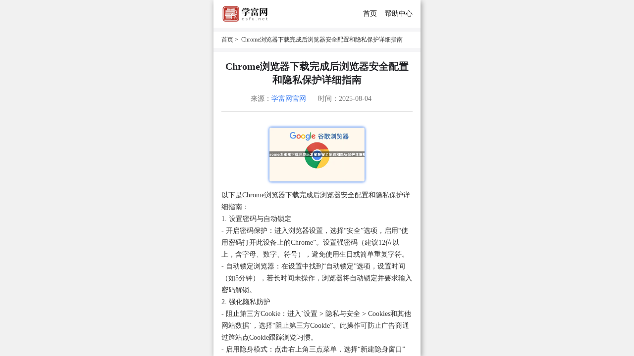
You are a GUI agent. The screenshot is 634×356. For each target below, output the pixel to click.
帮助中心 (399, 13)
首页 (370, 13)
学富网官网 (288, 98)
